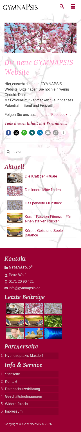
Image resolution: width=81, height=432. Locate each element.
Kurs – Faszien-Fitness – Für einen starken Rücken (48, 219)
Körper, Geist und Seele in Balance (46, 233)
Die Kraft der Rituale (41, 176)
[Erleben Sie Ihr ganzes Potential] (52, 333)
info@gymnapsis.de (24, 288)
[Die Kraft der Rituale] (14, 308)
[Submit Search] (7, 152)
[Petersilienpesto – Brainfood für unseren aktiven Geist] (52, 321)
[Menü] (73, 7)
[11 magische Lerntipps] (14, 333)
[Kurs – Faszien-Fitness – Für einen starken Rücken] (14, 321)
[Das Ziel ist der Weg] (33, 333)
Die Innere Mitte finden (43, 190)
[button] (8, 132)
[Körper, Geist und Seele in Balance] (33, 321)
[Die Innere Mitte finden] (33, 308)
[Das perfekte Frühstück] (52, 308)
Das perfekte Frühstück (43, 203)
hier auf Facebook (52, 115)
